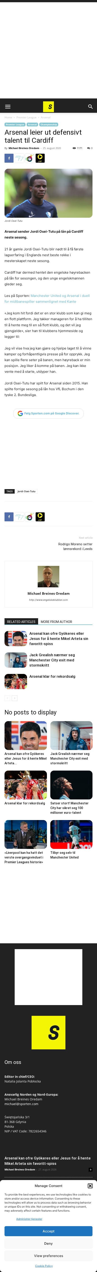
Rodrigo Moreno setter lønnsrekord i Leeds (75, 546)
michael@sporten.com (21, 1104)
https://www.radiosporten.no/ (29, 158)
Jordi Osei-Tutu (26, 491)
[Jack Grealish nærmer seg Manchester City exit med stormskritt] (16, 660)
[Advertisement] (48, 50)
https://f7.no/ (19, 158)
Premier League (26, 117)
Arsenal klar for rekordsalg (52, 676)
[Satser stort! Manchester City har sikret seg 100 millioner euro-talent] (71, 785)
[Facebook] (9, 158)
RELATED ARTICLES (21, 622)
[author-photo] (48, 587)
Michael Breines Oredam (24, 148)
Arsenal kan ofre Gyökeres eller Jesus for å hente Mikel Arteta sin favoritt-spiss (58, 638)
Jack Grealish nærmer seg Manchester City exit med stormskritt (52, 660)
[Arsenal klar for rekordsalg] (16, 681)
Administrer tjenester (29, 1219)
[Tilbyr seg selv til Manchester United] (71, 834)
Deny (48, 1243)
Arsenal (46, 117)
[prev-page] (7, 698)
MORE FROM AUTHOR (56, 622)
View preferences (48, 1256)
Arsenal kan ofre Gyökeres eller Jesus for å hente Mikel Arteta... (26, 758)
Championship (49, 124)
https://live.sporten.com (40, 158)
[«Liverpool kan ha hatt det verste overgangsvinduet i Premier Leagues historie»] (26, 834)
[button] (90, 1186)
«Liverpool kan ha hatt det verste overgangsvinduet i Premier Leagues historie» (24, 857)
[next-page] (14, 698)
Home (8, 117)
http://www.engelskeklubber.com (48, 599)
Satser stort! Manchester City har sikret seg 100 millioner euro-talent (69, 807)
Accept (49, 1231)
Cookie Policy (44, 1266)
